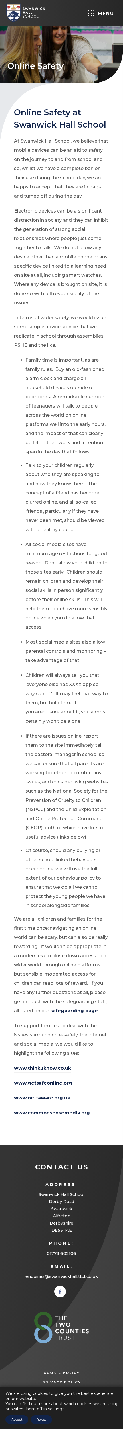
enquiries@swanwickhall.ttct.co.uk (61, 1276)
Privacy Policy (70, 1383)
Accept (17, 1419)
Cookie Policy (61, 1373)
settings (56, 1409)
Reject (41, 1419)
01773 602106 (61, 1253)
